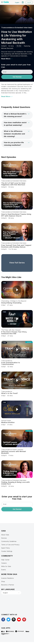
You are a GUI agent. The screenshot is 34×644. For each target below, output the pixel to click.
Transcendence (6, 361)
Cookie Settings (6, 551)
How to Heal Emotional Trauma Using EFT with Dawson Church (16, 215)
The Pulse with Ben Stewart (11, 330)
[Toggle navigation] (2, 2)
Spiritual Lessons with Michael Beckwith (13, 452)
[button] (17, 115)
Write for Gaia (6, 566)
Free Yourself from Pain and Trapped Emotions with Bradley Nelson (16, 246)
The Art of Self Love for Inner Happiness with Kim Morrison (13, 184)
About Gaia (5, 535)
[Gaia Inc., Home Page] (6, 2)
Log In (29, 2)
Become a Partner (7, 585)
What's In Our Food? (9, 393)
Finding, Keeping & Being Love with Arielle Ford (15, 483)
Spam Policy (5, 548)
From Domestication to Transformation (10, 363)
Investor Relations (7, 578)
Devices (4, 538)
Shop (3, 581)
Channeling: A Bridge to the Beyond (13, 301)
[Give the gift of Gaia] (23, 2)
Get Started (17, 77)
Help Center (5, 560)
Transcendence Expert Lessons (12, 449)
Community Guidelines (8, 541)
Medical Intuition (8, 422)
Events (3, 570)
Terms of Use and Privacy (10, 545)
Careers (4, 563)
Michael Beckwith (7, 48)
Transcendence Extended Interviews (16, 27)
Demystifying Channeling (11, 303)
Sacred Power (6, 420)
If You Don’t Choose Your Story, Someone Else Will (14, 332)
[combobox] (11, 592)
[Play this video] (17, 289)
